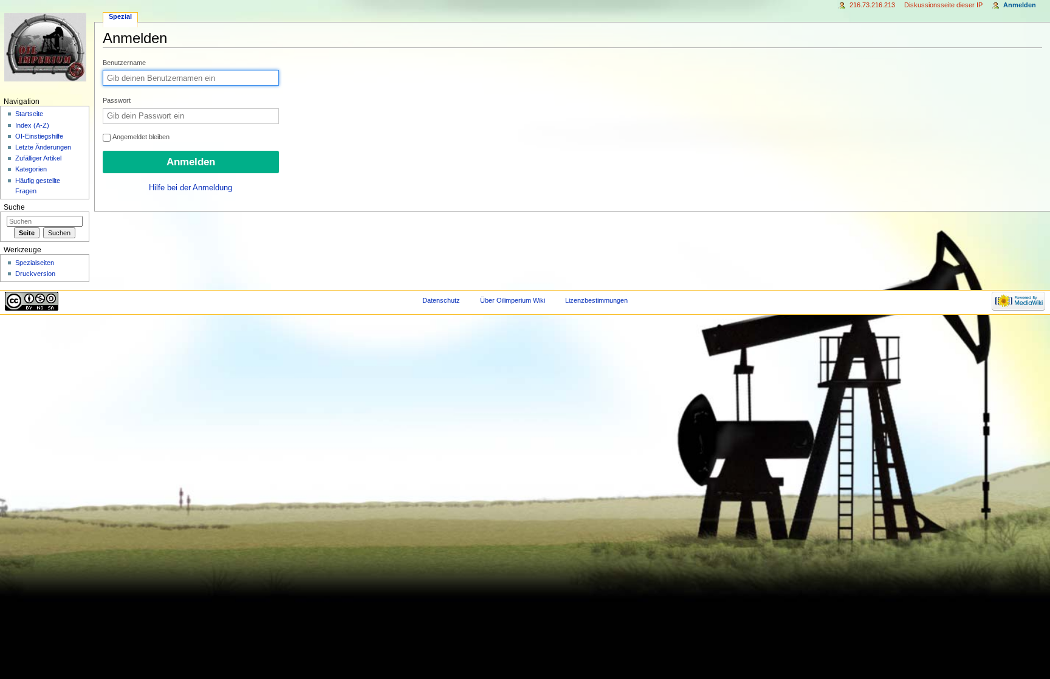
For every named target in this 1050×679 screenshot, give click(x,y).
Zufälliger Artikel (38, 158)
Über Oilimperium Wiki (512, 300)
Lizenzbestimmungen (596, 300)
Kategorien (31, 169)
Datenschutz (441, 300)
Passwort (117, 100)
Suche (14, 207)
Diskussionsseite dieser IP (943, 5)
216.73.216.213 (872, 5)
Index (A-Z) (32, 125)
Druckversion (35, 273)
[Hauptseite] (47, 47)
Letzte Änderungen (43, 147)
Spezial (120, 16)
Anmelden (1019, 5)
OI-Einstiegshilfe (39, 136)
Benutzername (124, 62)
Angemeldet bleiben (140, 136)
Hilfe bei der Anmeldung (190, 188)
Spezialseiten (34, 262)
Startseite (29, 113)
